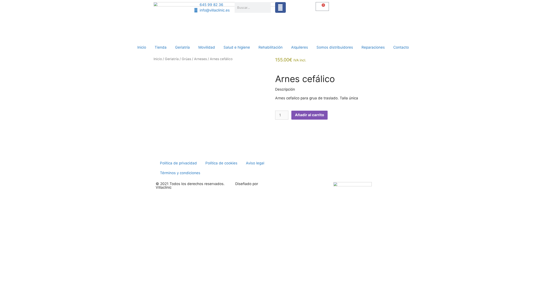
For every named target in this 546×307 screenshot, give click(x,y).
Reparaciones (373, 47)
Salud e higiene (237, 47)
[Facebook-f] (280, 7)
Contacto (401, 47)
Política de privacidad (178, 163)
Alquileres (299, 47)
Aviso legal (255, 163)
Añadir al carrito (309, 115)
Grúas (186, 59)
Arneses (200, 59)
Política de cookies (221, 163)
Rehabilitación (270, 47)
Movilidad (206, 47)
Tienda (161, 47)
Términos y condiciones (180, 173)
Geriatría (182, 47)
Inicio (141, 47)
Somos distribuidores (335, 47)
